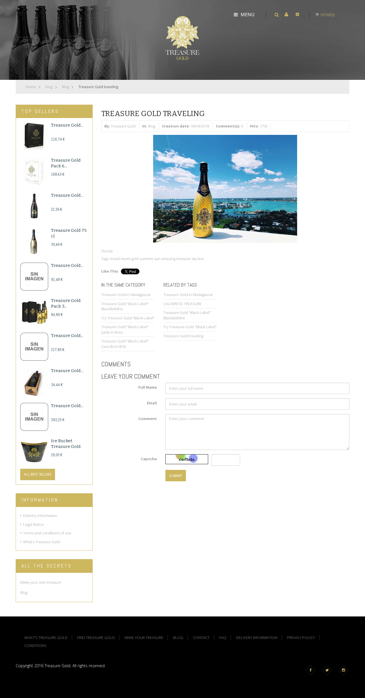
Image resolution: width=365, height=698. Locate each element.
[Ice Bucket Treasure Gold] (34, 452)
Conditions (35, 645)
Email (152, 402)
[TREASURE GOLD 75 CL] (34, 241)
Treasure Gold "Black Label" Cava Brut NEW (125, 343)
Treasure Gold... (67, 125)
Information (39, 500)
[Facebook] (311, 670)
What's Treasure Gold (41, 541)
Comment (147, 418)
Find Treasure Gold (96, 637)
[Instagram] (344, 670)
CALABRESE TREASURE (182, 303)
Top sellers (40, 111)
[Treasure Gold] (182, 37)
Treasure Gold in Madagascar (126, 294)
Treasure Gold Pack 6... (66, 163)
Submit (175, 475)
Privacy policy (301, 637)
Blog (65, 86)
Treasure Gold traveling (183, 335)
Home (31, 86)
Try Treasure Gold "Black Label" (128, 317)
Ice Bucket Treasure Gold (66, 443)
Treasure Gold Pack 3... (66, 303)
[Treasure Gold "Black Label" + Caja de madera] (34, 382)
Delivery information (40, 515)
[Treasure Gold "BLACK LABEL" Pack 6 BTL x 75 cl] (34, 136)
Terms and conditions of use (47, 532)
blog (48, 86)
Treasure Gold (123, 126)
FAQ (222, 637)
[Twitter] (328, 670)
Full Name (147, 387)
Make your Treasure (144, 637)
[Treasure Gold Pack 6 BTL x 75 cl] (34, 171)
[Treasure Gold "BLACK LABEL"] (34, 206)
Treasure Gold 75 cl (69, 233)
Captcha (149, 458)
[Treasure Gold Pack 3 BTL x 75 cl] (34, 312)
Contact (201, 637)
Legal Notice (33, 524)
